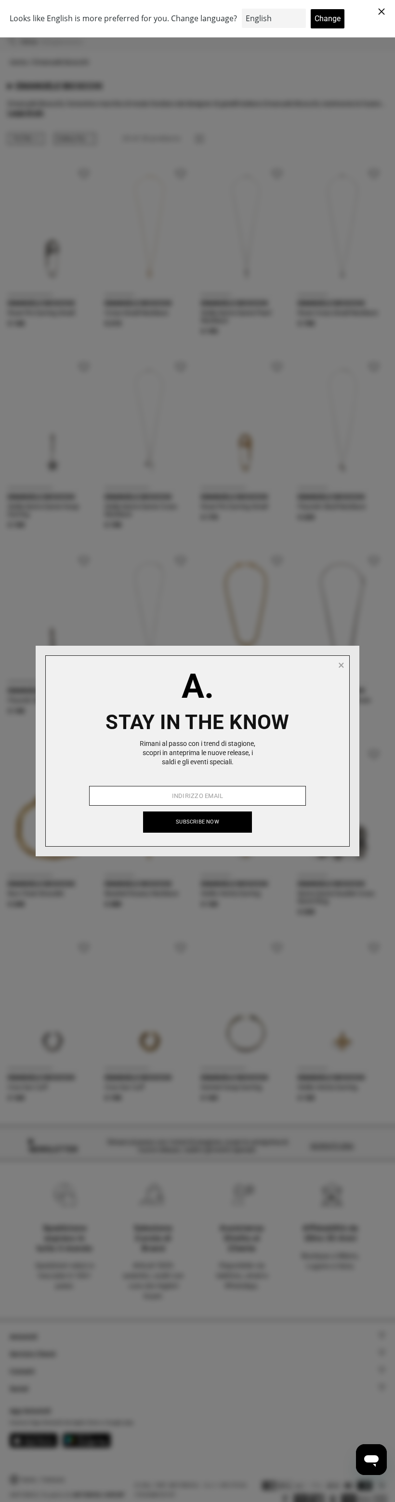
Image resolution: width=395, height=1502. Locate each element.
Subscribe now (197, 822)
